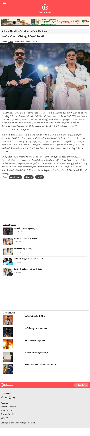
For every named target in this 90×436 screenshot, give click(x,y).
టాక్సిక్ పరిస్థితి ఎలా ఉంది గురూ (36, 328)
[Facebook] (2, 398)
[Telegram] (14, 398)
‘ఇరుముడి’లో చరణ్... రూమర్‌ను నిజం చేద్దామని (40, 365)
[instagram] (9, 398)
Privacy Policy (6, 410)
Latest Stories (9, 225)
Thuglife (39, 177)
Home (6, 31)
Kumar (10, 42)
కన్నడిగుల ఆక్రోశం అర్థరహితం (35, 341)
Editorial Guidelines (8, 407)
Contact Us (5, 418)
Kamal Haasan (15, 177)
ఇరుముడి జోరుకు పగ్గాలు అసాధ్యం (36, 353)
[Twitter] (5, 398)
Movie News (15, 31)
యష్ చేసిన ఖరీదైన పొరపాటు (35, 316)
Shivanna (28, 177)
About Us (4, 403)
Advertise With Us (7, 414)
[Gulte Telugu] (45, 8)
